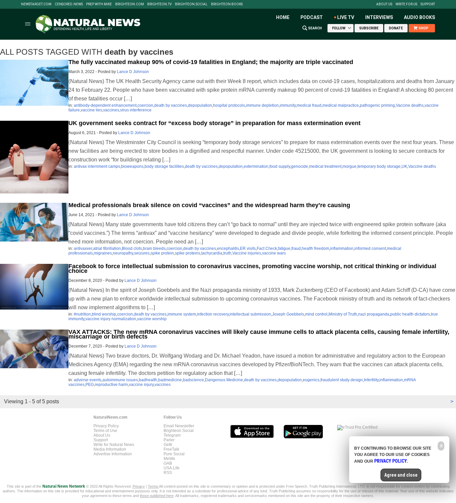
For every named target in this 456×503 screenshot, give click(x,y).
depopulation (200, 105)
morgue (350, 166)
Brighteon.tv (159, 4)
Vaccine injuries (246, 253)
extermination (256, 166)
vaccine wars (274, 253)
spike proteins (187, 253)
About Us (384, 4)
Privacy (139, 486)
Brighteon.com (129, 4)
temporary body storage (379, 166)
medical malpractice (340, 105)
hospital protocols (229, 105)
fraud (296, 248)
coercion (145, 105)
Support (428, 4)
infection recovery (213, 314)
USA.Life (172, 468)
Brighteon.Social (191, 4)
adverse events (87, 380)
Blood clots (132, 248)
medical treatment (325, 166)
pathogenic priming (377, 105)
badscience (193, 380)
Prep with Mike (99, 4)
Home (282, 17)
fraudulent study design (341, 380)
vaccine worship (152, 319)
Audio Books (419, 17)
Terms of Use (105, 430)
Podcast (311, 17)
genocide (299, 166)
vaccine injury (141, 384)
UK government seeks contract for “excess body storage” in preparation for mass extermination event (214, 123)
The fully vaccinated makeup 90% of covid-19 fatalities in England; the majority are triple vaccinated (210, 62)
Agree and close (401, 475)
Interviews (379, 17)
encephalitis (228, 248)
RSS (168, 472)
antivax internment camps (97, 166)
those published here (157, 496)
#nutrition (82, 314)
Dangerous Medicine (224, 380)
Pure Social (174, 454)
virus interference (136, 110)
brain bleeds (154, 248)
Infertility (371, 380)
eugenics (311, 380)
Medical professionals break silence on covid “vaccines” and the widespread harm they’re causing (209, 205)
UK (404, 166)
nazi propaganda (373, 314)
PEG (89, 384)
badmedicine (170, 380)
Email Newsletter (179, 426)
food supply (279, 166)
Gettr (168, 444)
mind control (316, 314)
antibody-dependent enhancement (105, 105)
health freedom (315, 248)
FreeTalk (171, 449)
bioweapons (132, 166)
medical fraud (309, 105)
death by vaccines (170, 105)
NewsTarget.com (36, 4)
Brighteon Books (227, 4)
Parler (169, 440)
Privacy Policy (106, 426)
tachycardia (211, 253)
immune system (182, 314)
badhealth (148, 380)
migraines (103, 253)
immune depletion (262, 105)
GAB (168, 463)
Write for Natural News (113, 444)
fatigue (284, 248)
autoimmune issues (120, 380)
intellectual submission (250, 314)
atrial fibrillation (107, 248)
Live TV (345, 17)
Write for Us (406, 4)
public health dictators (410, 314)
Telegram (172, 435)
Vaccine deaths (410, 105)
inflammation (342, 248)
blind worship (104, 314)
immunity (288, 105)
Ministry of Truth (342, 314)
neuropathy (123, 253)
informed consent (370, 248)
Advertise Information (112, 454)
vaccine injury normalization (110, 319)
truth (227, 253)
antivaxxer (83, 248)
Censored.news (69, 4)
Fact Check (267, 248)
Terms (153, 486)
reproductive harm (111, 384)
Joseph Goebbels (288, 314)
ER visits (248, 248)
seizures (142, 253)
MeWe (169, 458)
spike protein (162, 253)
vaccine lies (91, 110)
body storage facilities (164, 166)
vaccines (111, 110)
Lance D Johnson (133, 71)
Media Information (109, 449)
